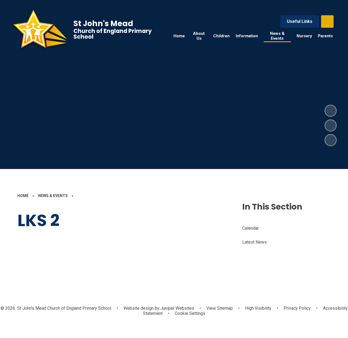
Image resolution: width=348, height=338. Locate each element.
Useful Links (299, 21)
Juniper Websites (176, 308)
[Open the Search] (327, 21)
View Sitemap (219, 308)
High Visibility (258, 308)
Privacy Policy (297, 308)
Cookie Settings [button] (190, 313)
